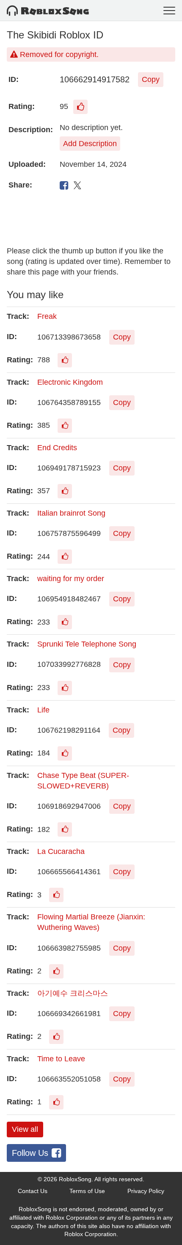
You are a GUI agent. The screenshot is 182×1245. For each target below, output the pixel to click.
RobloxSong (75, 1179)
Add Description (90, 143)
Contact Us (32, 1191)
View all (25, 1129)
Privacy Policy (145, 1191)
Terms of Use (87, 1191)
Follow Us (30, 1153)
